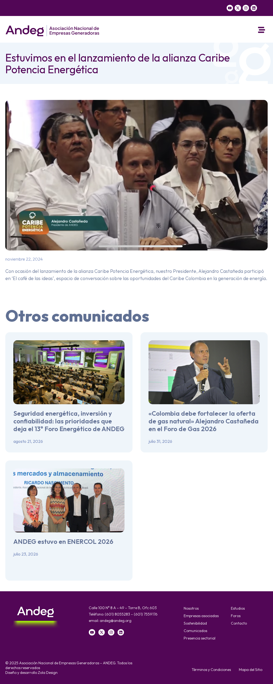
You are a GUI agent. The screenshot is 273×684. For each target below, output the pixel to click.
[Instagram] (246, 8)
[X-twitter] (238, 8)
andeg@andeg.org (115, 620)
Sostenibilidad (195, 623)
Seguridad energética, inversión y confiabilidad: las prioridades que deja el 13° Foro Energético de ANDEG (69, 421)
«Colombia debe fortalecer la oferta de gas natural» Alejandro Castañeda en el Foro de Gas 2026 (203, 421)
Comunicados (195, 630)
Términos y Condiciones (211, 669)
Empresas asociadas (201, 615)
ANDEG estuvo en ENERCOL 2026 (63, 541)
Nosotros (191, 608)
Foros (235, 615)
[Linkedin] (254, 8)
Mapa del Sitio (250, 669)
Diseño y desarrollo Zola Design (31, 672)
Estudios (238, 608)
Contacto (239, 623)
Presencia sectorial (199, 638)
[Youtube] (230, 8)
